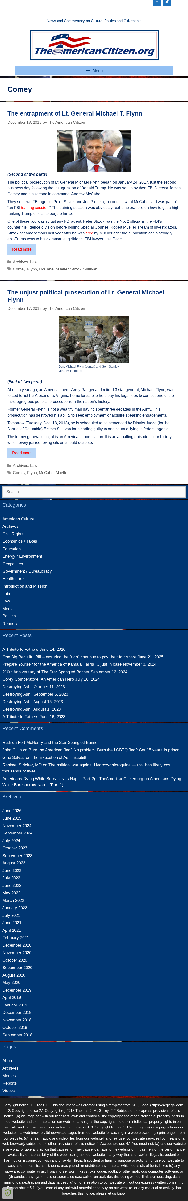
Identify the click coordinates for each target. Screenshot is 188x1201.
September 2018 (17, 1035)
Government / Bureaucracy (27, 571)
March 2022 (13, 900)
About (7, 1060)
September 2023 (17, 855)
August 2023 (13, 863)
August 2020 (13, 975)
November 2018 (16, 1020)
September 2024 (17, 833)
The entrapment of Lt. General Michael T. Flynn (74, 113)
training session (34, 208)
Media (7, 608)
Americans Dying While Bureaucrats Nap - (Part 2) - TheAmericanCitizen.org (72, 778)
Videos (8, 1090)
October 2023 (14, 848)
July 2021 (11, 915)
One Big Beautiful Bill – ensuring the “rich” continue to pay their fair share (69, 657)
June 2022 (11, 885)
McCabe (46, 269)
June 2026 (11, 811)
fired (89, 233)
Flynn (32, 269)
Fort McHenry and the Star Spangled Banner (58, 742)
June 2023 (11, 870)
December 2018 (16, 1012)
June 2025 (11, 818)
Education (11, 549)
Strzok (75, 269)
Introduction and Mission (24, 586)
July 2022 (11, 878)
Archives (20, 262)
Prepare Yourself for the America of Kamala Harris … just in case (62, 664)
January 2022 (14, 908)
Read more (24, 251)
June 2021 (11, 922)
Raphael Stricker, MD (22, 765)
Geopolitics (12, 564)
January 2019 (14, 1005)
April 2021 (11, 930)
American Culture (18, 519)
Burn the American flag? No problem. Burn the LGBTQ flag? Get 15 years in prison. (105, 750)
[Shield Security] (8, 1193)
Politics (9, 616)
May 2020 (11, 982)
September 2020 (17, 967)
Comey (19, 269)
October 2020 (14, 960)
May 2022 (11, 893)
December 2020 (16, 945)
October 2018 (14, 1027)
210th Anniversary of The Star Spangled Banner (45, 672)
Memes (9, 1075)
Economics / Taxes (19, 541)
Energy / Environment (22, 556)
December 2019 (16, 990)
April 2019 (11, 997)
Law (33, 262)
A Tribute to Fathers (20, 649)
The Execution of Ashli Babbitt (59, 757)
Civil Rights (13, 534)
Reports (9, 623)
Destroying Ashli (17, 687)
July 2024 (11, 840)
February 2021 (15, 937)
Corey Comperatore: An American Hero (38, 679)
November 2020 (16, 952)
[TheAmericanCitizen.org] (94, 45)
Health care (13, 578)
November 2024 (16, 825)
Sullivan (90, 269)
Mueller (62, 269)
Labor (7, 593)
